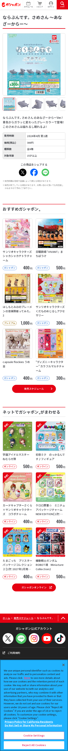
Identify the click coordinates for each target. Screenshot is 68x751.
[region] (34, 705)
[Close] (63, 665)
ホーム (6, 618)
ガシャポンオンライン (34, 587)
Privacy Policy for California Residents (29, 722)
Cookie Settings (34, 735)
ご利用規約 (14, 653)
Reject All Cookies (34, 745)
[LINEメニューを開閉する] (21, 638)
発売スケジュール (34, 388)
